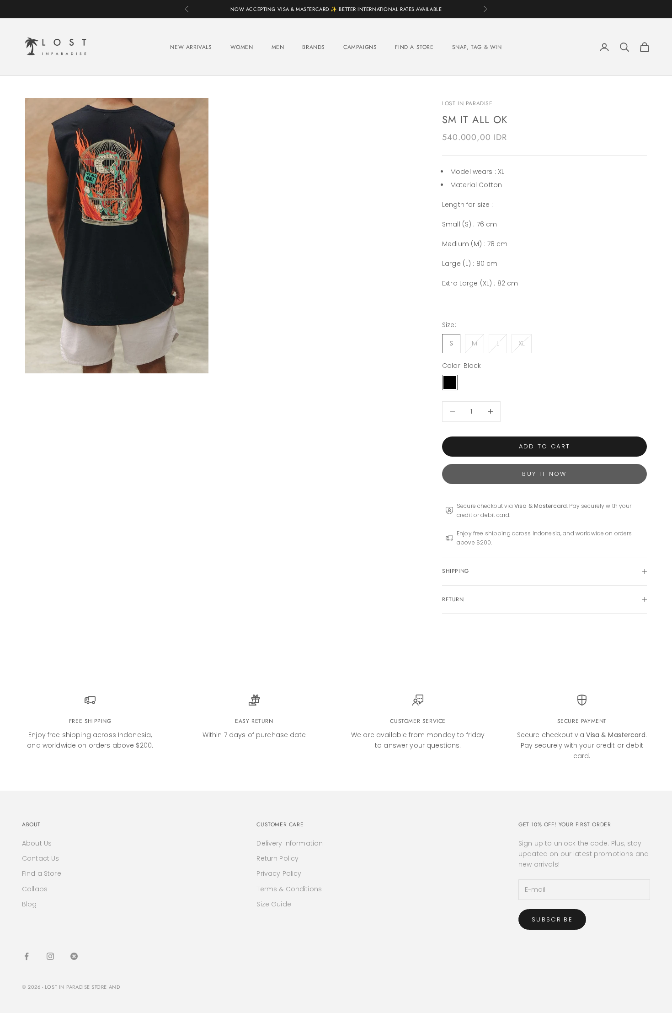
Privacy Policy (278, 873)
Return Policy (277, 858)
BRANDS (313, 47)
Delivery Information (289, 843)
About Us (37, 843)
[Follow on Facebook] (26, 956)
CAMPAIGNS (360, 47)
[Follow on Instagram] (50, 956)
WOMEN (241, 47)
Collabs (35, 889)
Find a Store (41, 873)
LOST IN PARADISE (467, 103)
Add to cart (545, 446)
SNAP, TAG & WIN (477, 47)
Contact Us (40, 858)
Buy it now (544, 473)
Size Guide (273, 904)
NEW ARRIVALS (191, 47)
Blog (29, 904)
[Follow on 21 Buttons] (74, 956)
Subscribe (552, 919)
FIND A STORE (414, 47)
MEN (278, 47)
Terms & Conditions (289, 889)
